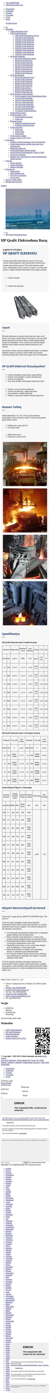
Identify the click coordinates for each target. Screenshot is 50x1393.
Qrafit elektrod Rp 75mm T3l (27, 1060)
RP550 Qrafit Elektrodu (23, 90)
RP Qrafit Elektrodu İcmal (24, 77)
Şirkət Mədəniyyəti (17, 173)
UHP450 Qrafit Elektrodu (24, 44)
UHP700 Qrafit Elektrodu (24, 54)
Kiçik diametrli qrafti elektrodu (21, 94)
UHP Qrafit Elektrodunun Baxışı (27, 36)
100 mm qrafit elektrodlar (24, 100)
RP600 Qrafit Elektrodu (23, 92)
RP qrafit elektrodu (17, 75)
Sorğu (8, 19)
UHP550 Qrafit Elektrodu (24, 48)
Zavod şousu (15, 178)
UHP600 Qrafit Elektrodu (24, 50)
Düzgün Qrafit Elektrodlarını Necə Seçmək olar (27, 142)
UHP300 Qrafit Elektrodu (24, 38)
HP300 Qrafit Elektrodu (24, 61)
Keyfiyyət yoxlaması (17, 155)
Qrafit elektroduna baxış (19, 31)
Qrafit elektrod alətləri (18, 136)
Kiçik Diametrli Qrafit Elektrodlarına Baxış (31, 96)
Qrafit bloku (19, 134)
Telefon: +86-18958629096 (16, 988)
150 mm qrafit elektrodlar (24, 102)
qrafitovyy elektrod (15, 1062)
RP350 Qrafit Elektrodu (23, 82)
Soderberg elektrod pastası (24, 125)
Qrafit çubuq (19, 132)
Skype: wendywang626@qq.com (18, 996)
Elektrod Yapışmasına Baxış (25, 123)
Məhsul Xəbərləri (16, 167)
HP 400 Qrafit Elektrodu (24, 65)
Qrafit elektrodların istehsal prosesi (23, 150)
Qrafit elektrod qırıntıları (24, 117)
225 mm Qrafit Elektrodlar (24, 107)
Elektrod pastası (16, 121)
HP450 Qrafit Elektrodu (24, 67)
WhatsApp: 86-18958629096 (16, 994)
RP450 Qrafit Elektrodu (23, 86)
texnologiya (10, 140)
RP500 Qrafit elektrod (23, 88)
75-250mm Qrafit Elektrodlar (25, 111)
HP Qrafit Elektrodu (17, 56)
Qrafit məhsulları (16, 127)
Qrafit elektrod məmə (18, 113)
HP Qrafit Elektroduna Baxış (25, 59)
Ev (7, 27)
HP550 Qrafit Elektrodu (24, 71)
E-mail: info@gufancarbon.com (17, 990)
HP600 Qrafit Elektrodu (24, 73)
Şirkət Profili (15, 171)
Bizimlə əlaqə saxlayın (14, 182)
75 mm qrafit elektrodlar (24, 98)
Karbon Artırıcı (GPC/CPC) (20, 138)
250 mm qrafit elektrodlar (24, 109)
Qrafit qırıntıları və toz (18, 115)
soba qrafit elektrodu (8, 1060)
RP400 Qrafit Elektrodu (23, 84)
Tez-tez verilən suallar (14, 180)
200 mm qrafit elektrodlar (24, 104)
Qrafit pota (19, 130)
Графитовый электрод (31, 1062)
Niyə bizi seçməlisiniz (18, 175)
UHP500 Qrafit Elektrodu (24, 46)
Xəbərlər (9, 161)
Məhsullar (9, 29)
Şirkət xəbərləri (15, 163)
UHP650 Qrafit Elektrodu (24, 52)
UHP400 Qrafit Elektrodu (24, 42)
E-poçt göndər (6, 1083)
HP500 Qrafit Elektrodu (24, 69)
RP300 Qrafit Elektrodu (23, 79)
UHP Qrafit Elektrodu (18, 33)
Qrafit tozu (19, 119)
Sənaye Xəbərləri (16, 165)
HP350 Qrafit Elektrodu (24, 63)
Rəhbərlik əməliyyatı (17, 148)
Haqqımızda (10, 169)
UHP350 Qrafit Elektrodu (24, 40)
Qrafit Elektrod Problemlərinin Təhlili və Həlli (27, 153)
